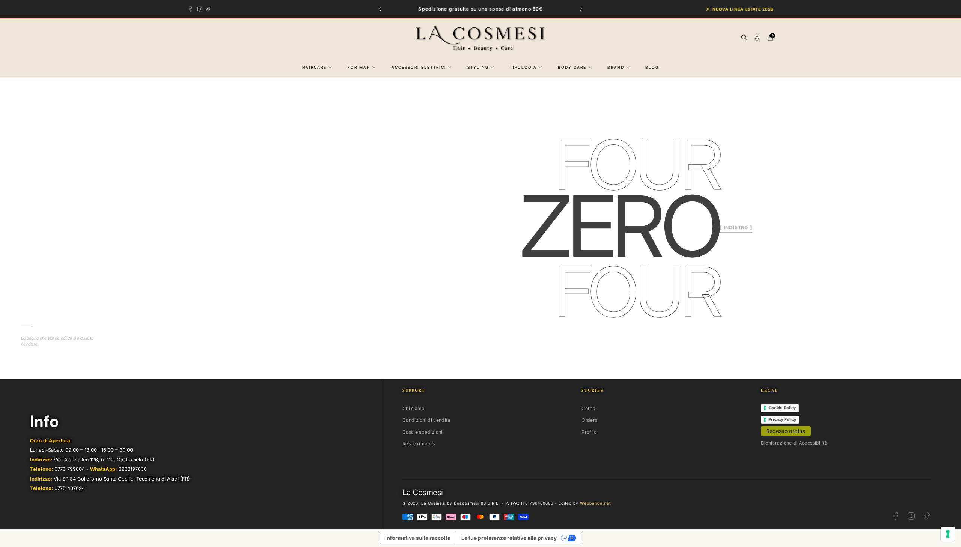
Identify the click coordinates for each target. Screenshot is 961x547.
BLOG (652, 67)
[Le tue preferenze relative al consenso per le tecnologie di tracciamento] (948, 534)
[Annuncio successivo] (581, 9)
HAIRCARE (314, 67)
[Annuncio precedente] (380, 9)
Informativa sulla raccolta (417, 538)
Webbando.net (595, 503)
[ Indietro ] (736, 227)
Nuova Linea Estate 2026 (742, 9)
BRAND (615, 67)
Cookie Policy (782, 407)
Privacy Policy (782, 419)
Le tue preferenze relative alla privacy (509, 538)
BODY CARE (572, 67)
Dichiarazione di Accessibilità (794, 443)
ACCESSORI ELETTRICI (419, 67)
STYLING (478, 67)
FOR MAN (359, 67)
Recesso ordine (786, 431)
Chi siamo (413, 408)
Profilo (588, 432)
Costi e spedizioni (422, 432)
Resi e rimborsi (419, 443)
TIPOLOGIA (523, 67)
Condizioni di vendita (426, 420)
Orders (589, 420)
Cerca (588, 408)
